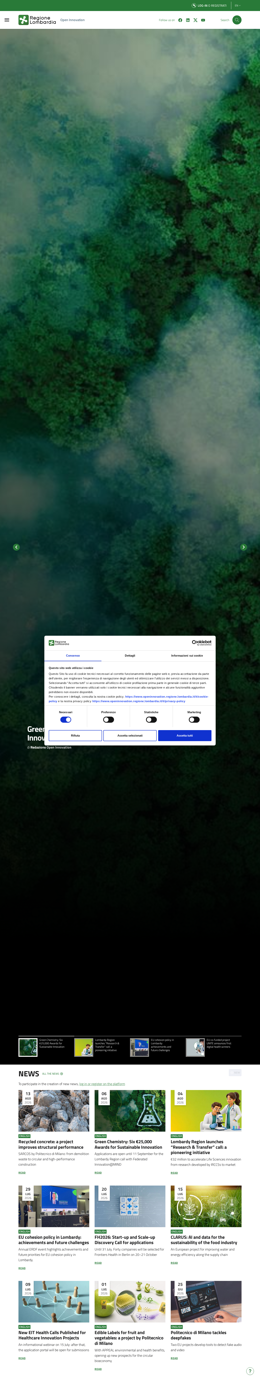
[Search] (237, 20)
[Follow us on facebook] (179, 19)
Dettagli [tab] (130, 655)
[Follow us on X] (194, 19)
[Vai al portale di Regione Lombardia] (39, 20)
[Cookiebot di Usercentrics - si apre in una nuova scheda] (194, 643)
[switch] (108, 720)
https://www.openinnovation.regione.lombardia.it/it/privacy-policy (138, 701)
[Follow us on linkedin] (186, 19)
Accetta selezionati (130, 735)
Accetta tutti (185, 735)
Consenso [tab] (73, 655)
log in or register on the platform (102, 1083)
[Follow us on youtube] (201, 19)
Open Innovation (72, 19)
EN (236, 5)
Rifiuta (75, 735)
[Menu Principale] (7, 20)
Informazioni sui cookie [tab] (187, 655)
